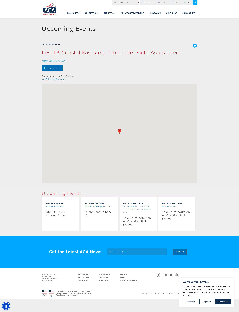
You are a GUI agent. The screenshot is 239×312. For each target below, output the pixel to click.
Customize (190, 302)
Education (109, 13)
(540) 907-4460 (47, 280)
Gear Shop (149, 2)
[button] (195, 2)
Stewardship (105, 274)
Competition (91, 13)
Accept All (223, 302)
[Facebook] (194, 46)
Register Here (52, 68)
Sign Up (180, 252)
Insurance (155, 13)
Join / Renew (189, 13)
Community (73, 13)
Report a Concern (128, 280)
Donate (164, 2)
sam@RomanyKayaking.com (55, 79)
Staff (176, 2)
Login (188, 2)
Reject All (207, 302)
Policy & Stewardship (132, 13)
